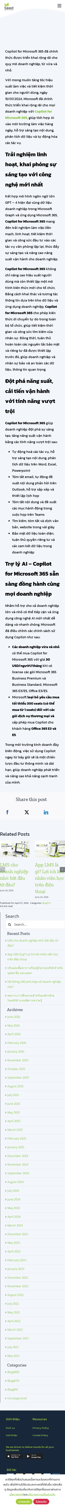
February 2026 (16, 1043)
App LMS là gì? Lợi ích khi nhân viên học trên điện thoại (49, 878)
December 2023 (17, 1234)
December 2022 (17, 1278)
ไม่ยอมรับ (41, 1501)
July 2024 (13, 1191)
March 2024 (15, 1225)
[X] (27, 812)
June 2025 (13, 1104)
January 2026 (15, 1051)
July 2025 (13, 1095)
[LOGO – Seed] (9, 3)
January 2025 (15, 1147)
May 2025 (13, 1112)
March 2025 (15, 1130)
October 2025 (16, 1069)
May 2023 (13, 1243)
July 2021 (13, 1347)
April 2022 (13, 1321)
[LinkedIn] (46, 812)
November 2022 (17, 1286)
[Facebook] (7, 812)
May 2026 (13, 1025)
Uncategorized (17, 1398)
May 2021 (13, 1356)
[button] (2, 869)
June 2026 (13, 1017)
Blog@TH (13, 1381)
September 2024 (18, 1173)
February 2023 (16, 1260)
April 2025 (13, 1121)
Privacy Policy (41, 1428)
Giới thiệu (11, 1435)
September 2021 (18, 1338)
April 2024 (13, 1217)
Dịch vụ (10, 1428)
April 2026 (13, 1034)
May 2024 (13, 1208)
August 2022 (15, 1295)
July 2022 (13, 1304)
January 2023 (15, 1269)
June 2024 (13, 1199)
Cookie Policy (40, 1435)
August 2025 (15, 1086)
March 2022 (15, 1330)
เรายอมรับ (24, 1501)
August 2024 (15, 1182)
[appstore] (14, 1455)
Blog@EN (13, 1372)
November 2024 (17, 1164)
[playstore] (34, 1455)
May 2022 (13, 1312)
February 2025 (16, 1138)
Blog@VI (46, 903)
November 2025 (17, 1060)
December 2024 (17, 1156)
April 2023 (13, 1251)
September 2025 (18, 1077)
